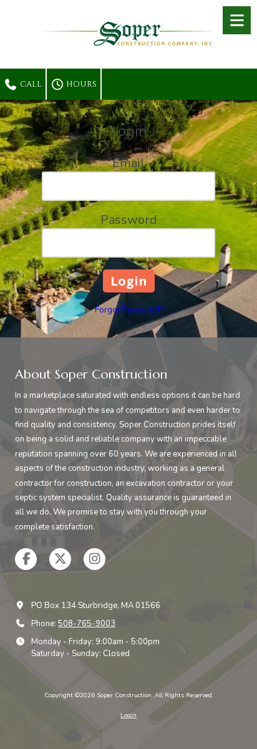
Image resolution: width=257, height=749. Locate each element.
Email (128, 163)
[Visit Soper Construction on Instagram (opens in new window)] (94, 559)
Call (30, 84)
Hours (80, 84)
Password (128, 219)
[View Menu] (237, 20)
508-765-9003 (86, 623)
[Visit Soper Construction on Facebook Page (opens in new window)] (26, 559)
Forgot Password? (129, 310)
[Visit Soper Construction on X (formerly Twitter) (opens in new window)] (60, 559)
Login (128, 715)
